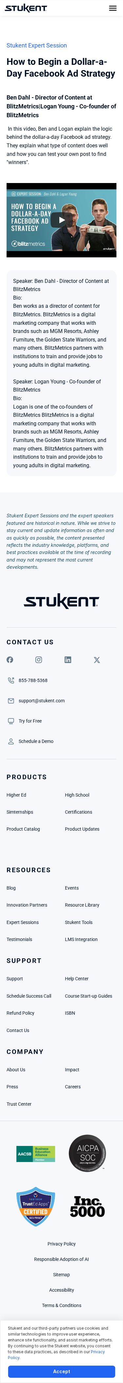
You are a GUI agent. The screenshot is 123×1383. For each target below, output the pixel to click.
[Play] (62, 220)
